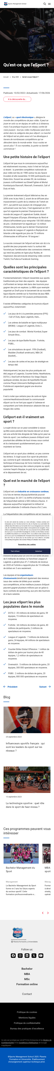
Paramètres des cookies (27, 544)
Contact (27, 994)
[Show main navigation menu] (49, 4)
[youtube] (41, 955)
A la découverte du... (17, 99)
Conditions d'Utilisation (28, 1043)
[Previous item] (42, 913)
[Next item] (48, 913)
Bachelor (27, 968)
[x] (34, 955)
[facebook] (13, 955)
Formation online (27, 984)
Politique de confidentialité (27, 1023)
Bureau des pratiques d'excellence (27, 1028)
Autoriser (38, 551)
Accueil (6, 77)
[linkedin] (27, 955)
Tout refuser (15, 551)
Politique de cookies (27, 1012)
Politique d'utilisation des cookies (36, 539)
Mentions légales (27, 1017)
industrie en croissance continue (33, 491)
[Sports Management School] (15, 4)
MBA (27, 974)
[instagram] (20, 955)
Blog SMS (15, 77)
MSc (27, 979)
